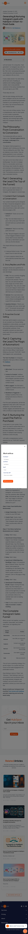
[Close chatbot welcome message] (26, 925)
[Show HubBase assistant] (25, 931)
